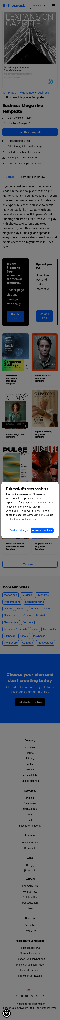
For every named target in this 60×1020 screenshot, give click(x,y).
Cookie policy (28, 519)
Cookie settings (18, 530)
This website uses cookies (27, 488)
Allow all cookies (42, 530)
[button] (6, 1013)
